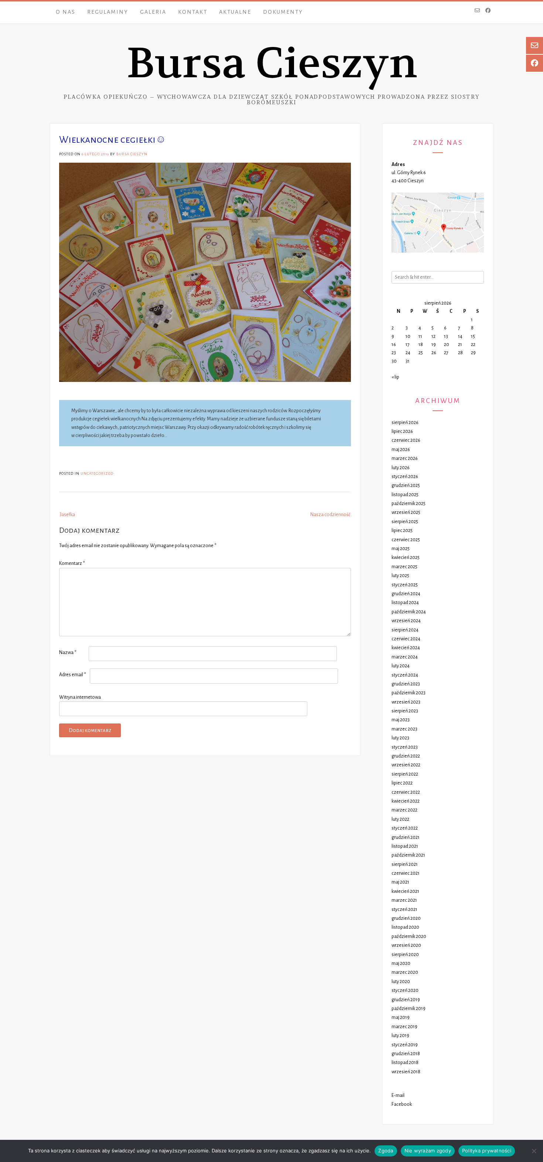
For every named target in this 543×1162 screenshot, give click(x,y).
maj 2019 (401, 1017)
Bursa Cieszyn (271, 63)
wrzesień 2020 (406, 945)
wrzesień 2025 (406, 512)
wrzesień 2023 (406, 702)
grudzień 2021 (406, 837)
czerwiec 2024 (406, 638)
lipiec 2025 (402, 530)
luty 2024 (401, 665)
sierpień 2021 (405, 864)
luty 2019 (400, 1035)
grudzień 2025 (406, 485)
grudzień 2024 (406, 593)
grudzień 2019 (406, 999)
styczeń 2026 (405, 476)
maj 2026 (401, 449)
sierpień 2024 (405, 630)
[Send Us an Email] (477, 11)
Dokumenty (283, 12)
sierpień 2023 (405, 711)
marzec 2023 (404, 729)
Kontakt (192, 12)
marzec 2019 (404, 1026)
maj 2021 (400, 882)
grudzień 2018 (406, 1053)
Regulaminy (107, 12)
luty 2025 (400, 575)
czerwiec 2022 (406, 792)
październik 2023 (409, 692)
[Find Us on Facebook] (488, 11)
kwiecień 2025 (406, 557)
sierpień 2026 (405, 422)
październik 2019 (409, 1008)
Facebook (402, 1104)
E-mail (398, 1095)
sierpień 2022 (405, 774)
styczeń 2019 (405, 1044)
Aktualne (235, 12)
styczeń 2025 (405, 584)
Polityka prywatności (486, 1150)
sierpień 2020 (405, 954)
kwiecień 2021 (405, 891)
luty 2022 (400, 819)
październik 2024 (409, 611)
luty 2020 (401, 981)
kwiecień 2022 (406, 801)
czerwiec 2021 (406, 873)
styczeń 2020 (405, 990)
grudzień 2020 (406, 918)
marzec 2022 (404, 810)
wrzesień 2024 (406, 620)
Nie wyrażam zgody (427, 1150)
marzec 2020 (405, 972)
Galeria (153, 12)
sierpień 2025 (405, 521)
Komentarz (72, 563)
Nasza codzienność (330, 514)
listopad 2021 (405, 846)
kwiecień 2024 (406, 647)
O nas (65, 12)
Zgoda (385, 1150)
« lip (395, 377)
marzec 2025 (404, 566)
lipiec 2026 (402, 431)
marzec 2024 (405, 657)
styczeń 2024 (405, 675)
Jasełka (67, 514)
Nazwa (67, 652)
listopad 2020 (405, 927)
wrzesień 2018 (406, 1071)
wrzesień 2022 (406, 765)
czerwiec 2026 (406, 440)
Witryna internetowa (80, 697)
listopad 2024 (405, 602)
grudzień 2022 (406, 756)
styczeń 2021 (404, 909)
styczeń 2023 (405, 747)
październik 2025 (409, 503)
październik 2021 (408, 855)
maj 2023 (401, 719)
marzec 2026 (405, 458)
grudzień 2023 (406, 684)
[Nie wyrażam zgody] (533, 1151)
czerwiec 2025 (406, 539)
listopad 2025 (405, 494)
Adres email (72, 674)
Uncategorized (97, 473)
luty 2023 (400, 738)
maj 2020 (401, 963)
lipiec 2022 (402, 783)
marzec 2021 (404, 900)
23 (394, 352)
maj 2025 (401, 548)
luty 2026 (401, 467)
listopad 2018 (405, 1062)
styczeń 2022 (405, 828)
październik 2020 (409, 936)
